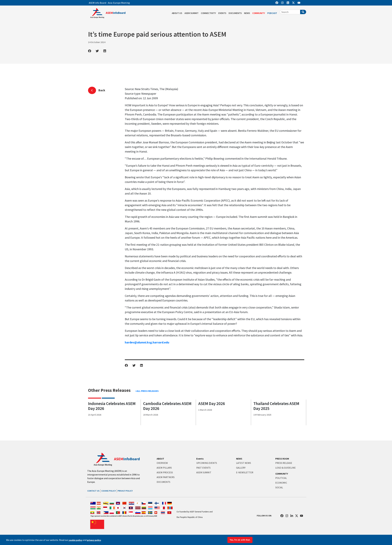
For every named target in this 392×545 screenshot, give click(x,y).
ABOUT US (177, 13)
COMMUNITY (258, 13)
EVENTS (222, 13)
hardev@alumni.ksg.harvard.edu (147, 342)
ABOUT (160, 458)
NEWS (247, 13)
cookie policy (75, 540)
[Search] (303, 12)
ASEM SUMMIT (191, 13)
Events (200, 458)
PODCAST (272, 13)
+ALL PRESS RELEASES (147, 391)
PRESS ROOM (282, 458)
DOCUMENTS (235, 13)
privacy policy (94, 540)
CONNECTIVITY (208, 13)
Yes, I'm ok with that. (240, 539)
